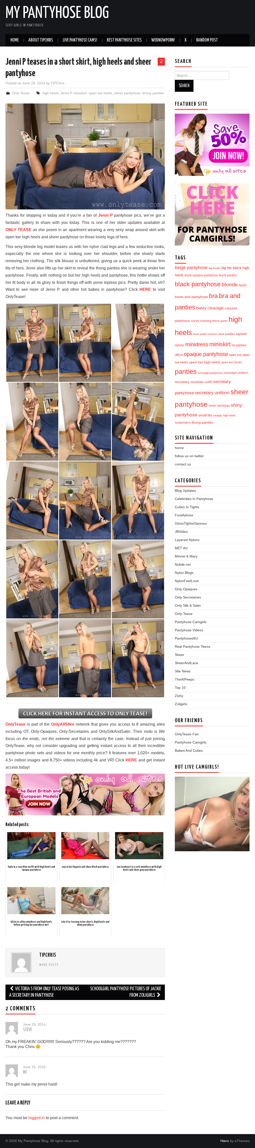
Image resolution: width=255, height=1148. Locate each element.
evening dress (209, 321)
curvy (195, 321)
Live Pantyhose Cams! (80, 40)
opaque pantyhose (206, 354)
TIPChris (57, 83)
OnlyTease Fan (187, 734)
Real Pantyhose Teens (192, 647)
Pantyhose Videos (189, 630)
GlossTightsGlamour (191, 523)
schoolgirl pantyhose (210, 372)
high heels (50, 93)
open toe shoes (231, 362)
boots (243, 285)
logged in (36, 1118)
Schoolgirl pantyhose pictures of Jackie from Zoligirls (125, 992)
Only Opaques (186, 589)
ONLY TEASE (18, 230)
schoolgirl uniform (236, 373)
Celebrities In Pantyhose (194, 499)
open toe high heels (204, 362)
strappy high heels (224, 415)
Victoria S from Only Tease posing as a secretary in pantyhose (44, 992)
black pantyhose (198, 284)
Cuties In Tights (187, 507)
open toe (235, 355)
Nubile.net (183, 564)
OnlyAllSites (62, 724)
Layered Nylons (187, 540)
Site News (183, 671)
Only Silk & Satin (188, 605)
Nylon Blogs (184, 573)
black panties (228, 275)
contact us (183, 464)
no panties (239, 345)
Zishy (179, 696)
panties (186, 371)
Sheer (179, 655)
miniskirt (80, 93)
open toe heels (100, 93)
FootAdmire (184, 515)
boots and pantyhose (191, 297)
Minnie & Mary (186, 556)
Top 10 (180, 688)
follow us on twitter (189, 456)
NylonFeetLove (187, 581)
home (179, 448)
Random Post (207, 40)
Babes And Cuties (189, 750)
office (179, 355)
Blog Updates (185, 491)
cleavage (215, 308)
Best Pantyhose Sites (124, 40)
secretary (182, 382)
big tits (226, 268)
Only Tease (21, 93)
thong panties (153, 93)
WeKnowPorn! (163, 40)
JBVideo (181, 532)
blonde (230, 284)
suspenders (183, 422)
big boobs (214, 268)
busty (201, 307)
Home (14, 40)
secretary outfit (201, 382)
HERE (145, 289)
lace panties (227, 334)
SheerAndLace (186, 663)
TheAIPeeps (184, 679)
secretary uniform (212, 392)
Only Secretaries (188, 597)
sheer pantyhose (127, 93)
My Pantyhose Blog (57, 13)
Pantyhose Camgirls (190, 622)
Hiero (224, 1141)
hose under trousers (205, 334)
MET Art (181, 548)
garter (224, 320)
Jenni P (66, 93)
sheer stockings (219, 405)
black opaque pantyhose (201, 275)
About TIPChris (40, 40)
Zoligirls (181, 704)
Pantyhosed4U (186, 638)
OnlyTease (15, 724)
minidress (196, 344)
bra (213, 295)
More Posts (49, 965)
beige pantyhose (191, 267)
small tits (205, 415)
